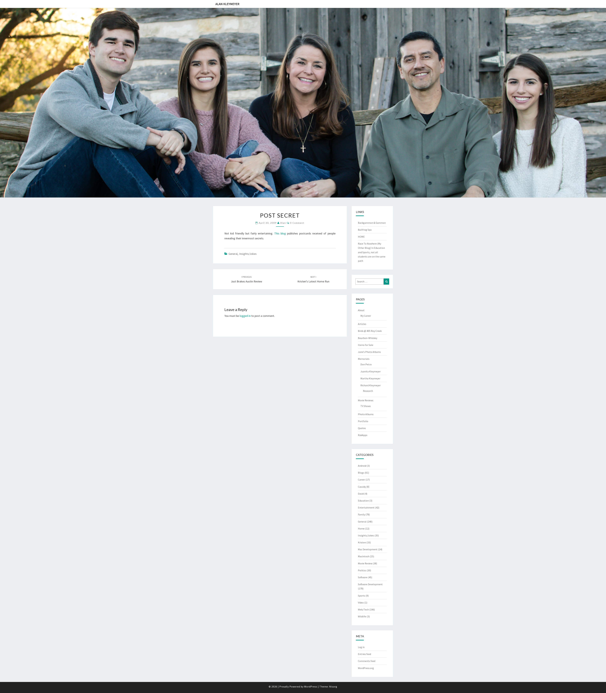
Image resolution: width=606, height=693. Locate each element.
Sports (361, 595)
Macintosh (363, 556)
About (361, 310)
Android (362, 465)
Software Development (370, 584)
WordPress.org (366, 668)
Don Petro (366, 364)
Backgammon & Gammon (372, 222)
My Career (365, 315)
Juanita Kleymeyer (370, 371)
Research (368, 390)
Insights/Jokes (248, 254)
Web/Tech (363, 609)
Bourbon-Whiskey (367, 338)
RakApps (362, 435)
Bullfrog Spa (364, 229)
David (361, 493)
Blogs (361, 472)
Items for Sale (365, 344)
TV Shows (365, 406)
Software (362, 577)
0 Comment (297, 222)
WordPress (310, 686)
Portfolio (363, 421)
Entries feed (364, 654)
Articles (362, 324)
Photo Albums (366, 414)
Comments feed (366, 661)
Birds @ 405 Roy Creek (370, 330)
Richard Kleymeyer (370, 385)
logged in (245, 316)
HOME (361, 236)
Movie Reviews (365, 400)
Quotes (362, 428)
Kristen (362, 542)
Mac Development (367, 549)
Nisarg (333, 686)
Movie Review (365, 563)
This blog (280, 233)
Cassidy (362, 486)
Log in (361, 647)
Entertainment (366, 507)
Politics (362, 570)
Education (363, 500)
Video (361, 602)
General (233, 254)
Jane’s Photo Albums (369, 351)
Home (361, 528)
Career (361, 479)
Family (361, 514)
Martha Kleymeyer (370, 378)
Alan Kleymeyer (227, 4)
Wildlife (362, 616)
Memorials (363, 358)
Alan (283, 222)
